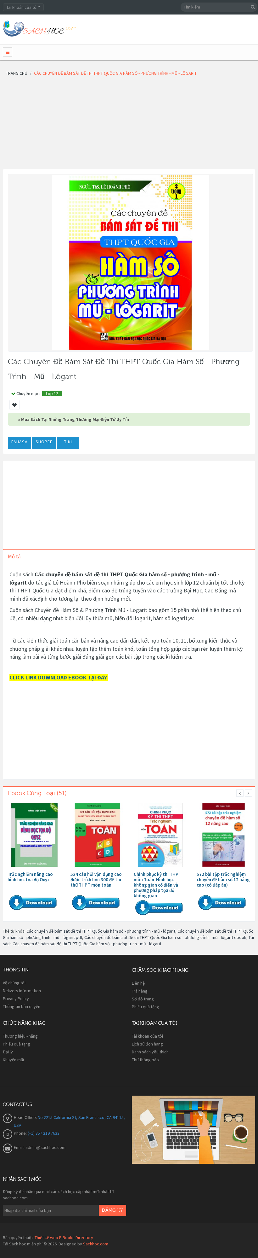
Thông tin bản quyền (21, 1006)
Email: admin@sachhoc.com (39, 1147)
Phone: (21, 1133)
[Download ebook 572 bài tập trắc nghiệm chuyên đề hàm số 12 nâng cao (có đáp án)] (223, 835)
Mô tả (14, 556)
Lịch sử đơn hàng (147, 1044)
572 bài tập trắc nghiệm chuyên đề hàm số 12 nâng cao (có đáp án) (223, 879)
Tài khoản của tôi (147, 1036)
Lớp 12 (52, 393)
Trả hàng (140, 991)
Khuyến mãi (13, 1060)
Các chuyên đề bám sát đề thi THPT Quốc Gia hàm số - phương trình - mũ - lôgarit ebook (165, 937)
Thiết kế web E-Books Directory (64, 1237)
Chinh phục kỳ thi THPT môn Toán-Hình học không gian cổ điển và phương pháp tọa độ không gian (157, 884)
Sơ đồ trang (143, 999)
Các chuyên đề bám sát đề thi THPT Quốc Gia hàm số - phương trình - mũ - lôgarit (100, 931)
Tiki (68, 442)
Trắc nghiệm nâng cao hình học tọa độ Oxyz (30, 876)
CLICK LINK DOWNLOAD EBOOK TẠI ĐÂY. (58, 677)
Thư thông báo (145, 1060)
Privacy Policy (16, 998)
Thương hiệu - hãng (20, 1036)
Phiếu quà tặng (145, 1007)
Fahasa (19, 442)
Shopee (44, 442)
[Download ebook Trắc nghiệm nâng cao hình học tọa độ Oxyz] (34, 835)
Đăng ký (112, 1210)
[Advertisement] (129, 124)
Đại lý (8, 1052)
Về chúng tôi (14, 983)
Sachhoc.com (95, 1244)
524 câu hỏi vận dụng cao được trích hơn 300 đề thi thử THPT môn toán (96, 879)
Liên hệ (138, 983)
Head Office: (26, 1117)
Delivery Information (22, 990)
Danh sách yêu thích (150, 1052)
